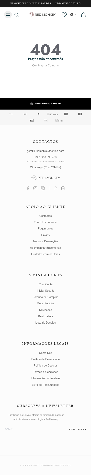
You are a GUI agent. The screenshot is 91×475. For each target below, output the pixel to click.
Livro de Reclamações (45, 384)
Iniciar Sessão (45, 290)
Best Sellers (45, 316)
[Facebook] (28, 188)
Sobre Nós (45, 352)
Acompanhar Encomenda (45, 247)
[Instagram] (35, 188)
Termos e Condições (45, 371)
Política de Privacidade (45, 359)
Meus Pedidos (45, 303)
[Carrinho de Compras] (63, 188)
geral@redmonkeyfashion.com (45, 150)
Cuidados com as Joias (45, 254)
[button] (73, 15)
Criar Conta (45, 284)
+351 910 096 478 (45, 159)
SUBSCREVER (78, 429)
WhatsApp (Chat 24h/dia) (45, 167)
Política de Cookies (46, 365)
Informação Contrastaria (45, 378)
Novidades (45, 310)
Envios (45, 235)
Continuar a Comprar (45, 65)
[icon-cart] (82, 14)
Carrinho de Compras (45, 297)
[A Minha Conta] (56, 188)
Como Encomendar (45, 222)
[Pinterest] (43, 188)
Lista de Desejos (45, 322)
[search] (16, 14)
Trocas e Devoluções (46, 241)
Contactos (45, 215)
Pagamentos (45, 228)
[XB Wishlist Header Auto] (64, 14)
